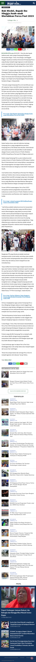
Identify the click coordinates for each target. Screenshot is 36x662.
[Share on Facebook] (8, 49)
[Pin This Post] (20, 49)
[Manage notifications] (31, 658)
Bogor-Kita (12, 20)
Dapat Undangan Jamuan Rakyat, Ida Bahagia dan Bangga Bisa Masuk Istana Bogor (16, 612)
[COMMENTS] (28, 49)
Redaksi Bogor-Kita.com (11, 657)
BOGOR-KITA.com (8, 53)
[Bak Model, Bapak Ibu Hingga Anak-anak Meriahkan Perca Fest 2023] (5, 374)
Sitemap (22, 657)
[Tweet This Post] (12, 49)
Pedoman (29, 657)
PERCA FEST (8, 360)
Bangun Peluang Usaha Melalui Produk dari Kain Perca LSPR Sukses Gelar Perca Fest (21, 383)
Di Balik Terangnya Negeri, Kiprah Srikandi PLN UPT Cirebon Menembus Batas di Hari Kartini (22, 633)
